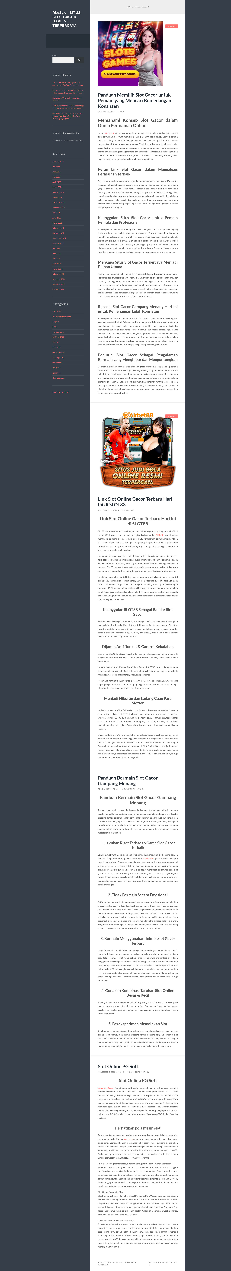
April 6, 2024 (104, 789)
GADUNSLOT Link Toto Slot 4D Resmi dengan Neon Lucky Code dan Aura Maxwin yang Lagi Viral (67, 116)
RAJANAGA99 (58, 337)
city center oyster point (61, 317)
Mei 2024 (56, 259)
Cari (54, 56)
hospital (55, 322)
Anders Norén (165, 1262)
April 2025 (56, 218)
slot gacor (56, 368)
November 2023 (58, 284)
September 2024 (59, 238)
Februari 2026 (58, 192)
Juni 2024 (56, 253)
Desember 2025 (58, 202)
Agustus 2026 (58, 161)
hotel (54, 327)
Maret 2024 (57, 269)
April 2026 (56, 182)
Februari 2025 (58, 228)
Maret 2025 (57, 223)
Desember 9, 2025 (106, 112)
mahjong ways (58, 332)
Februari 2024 (58, 274)
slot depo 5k (57, 362)
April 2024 (56, 264)
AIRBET (159, 535)
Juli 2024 (56, 248)
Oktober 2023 (58, 289)
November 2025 (58, 207)
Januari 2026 (57, 197)
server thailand (58, 352)
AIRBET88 (56, 311)
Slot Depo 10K (58, 357)
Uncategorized (58, 378)
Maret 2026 (57, 187)
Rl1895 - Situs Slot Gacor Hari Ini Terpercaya (66, 19)
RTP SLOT (56, 347)
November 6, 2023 (106, 1072)
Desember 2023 (58, 279)
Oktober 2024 (58, 233)
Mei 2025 (56, 213)
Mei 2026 (56, 177)
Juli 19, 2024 (104, 510)
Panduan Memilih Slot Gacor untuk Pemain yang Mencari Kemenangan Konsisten (134, 100)
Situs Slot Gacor (106, 1087)
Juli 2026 (56, 166)
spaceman (56, 373)
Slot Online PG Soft (118, 1066)
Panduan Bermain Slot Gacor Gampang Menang (128, 780)
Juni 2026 (56, 172)
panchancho (148, 858)
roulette (55, 342)
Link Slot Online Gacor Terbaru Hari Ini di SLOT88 (135, 501)
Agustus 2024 (58, 243)
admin (120, 112)
